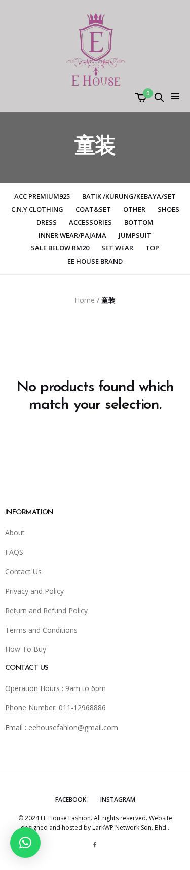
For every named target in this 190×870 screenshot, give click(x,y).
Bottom (139, 222)
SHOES (168, 209)
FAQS (14, 552)
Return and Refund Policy (46, 610)
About (15, 532)
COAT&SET (93, 209)
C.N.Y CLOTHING (37, 209)
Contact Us (23, 571)
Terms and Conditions (41, 630)
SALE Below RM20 (60, 247)
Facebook (70, 799)
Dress (46, 222)
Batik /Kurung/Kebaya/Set (129, 196)
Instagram (117, 799)
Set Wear (117, 247)
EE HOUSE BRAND (95, 261)
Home (84, 300)
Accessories (90, 222)
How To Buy (25, 649)
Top (152, 247)
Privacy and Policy (34, 591)
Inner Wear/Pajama (72, 235)
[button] (25, 842)
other (134, 209)
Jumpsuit (135, 235)
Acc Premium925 (42, 196)
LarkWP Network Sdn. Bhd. (130, 827)
